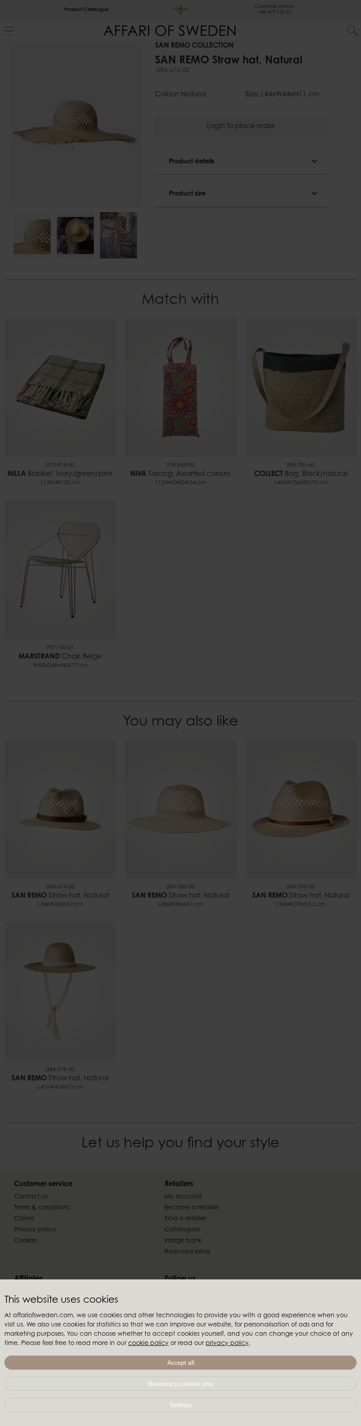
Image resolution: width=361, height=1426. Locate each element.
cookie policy (148, 1344)
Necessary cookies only (181, 1383)
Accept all (180, 1362)
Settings (180, 1404)
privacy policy (227, 1344)
